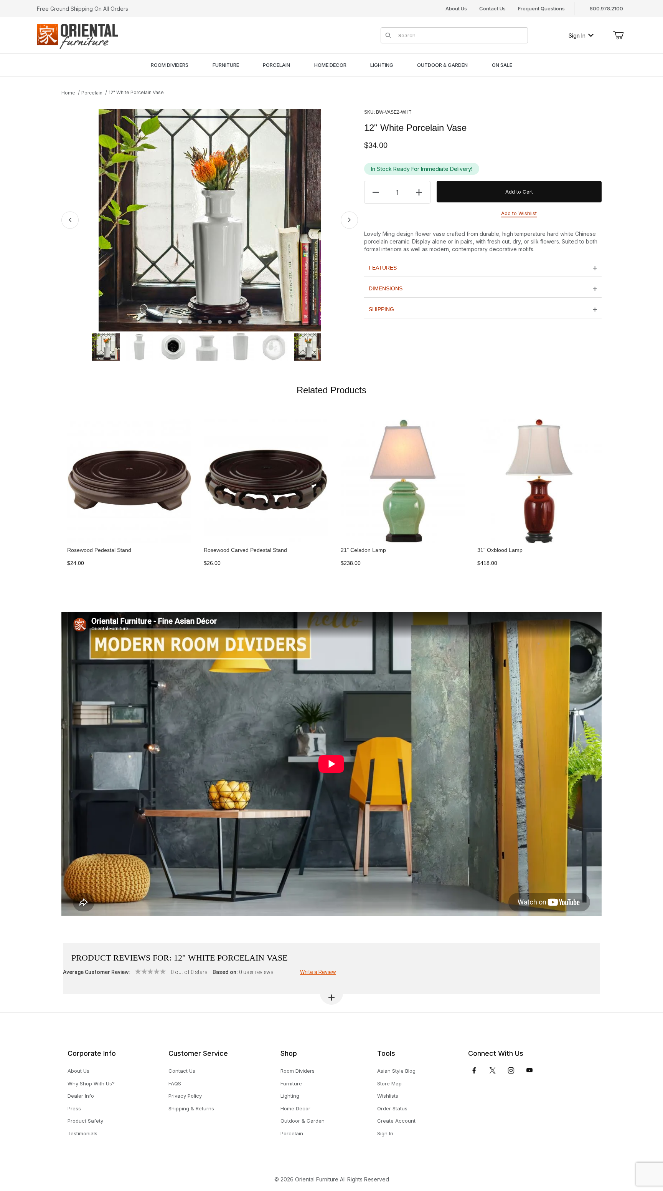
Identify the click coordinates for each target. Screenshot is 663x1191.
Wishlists (387, 1096)
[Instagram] (511, 1070)
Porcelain (91, 93)
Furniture (291, 1083)
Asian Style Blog (396, 1071)
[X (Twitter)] (493, 1070)
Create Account (396, 1121)
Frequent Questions (541, 8)
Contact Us (492, 8)
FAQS (174, 1083)
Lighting (289, 1096)
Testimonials (82, 1133)
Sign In (577, 35)
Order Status (392, 1108)
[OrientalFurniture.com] (77, 34)
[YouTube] (529, 1070)
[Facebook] (474, 1070)
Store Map (389, 1083)
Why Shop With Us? (91, 1083)
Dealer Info (81, 1096)
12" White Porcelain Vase (136, 92)
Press (74, 1108)
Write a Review (318, 972)
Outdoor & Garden (302, 1121)
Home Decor (295, 1108)
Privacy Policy (185, 1096)
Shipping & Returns (191, 1108)
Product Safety (85, 1121)
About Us (456, 8)
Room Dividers (297, 1071)
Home (68, 93)
